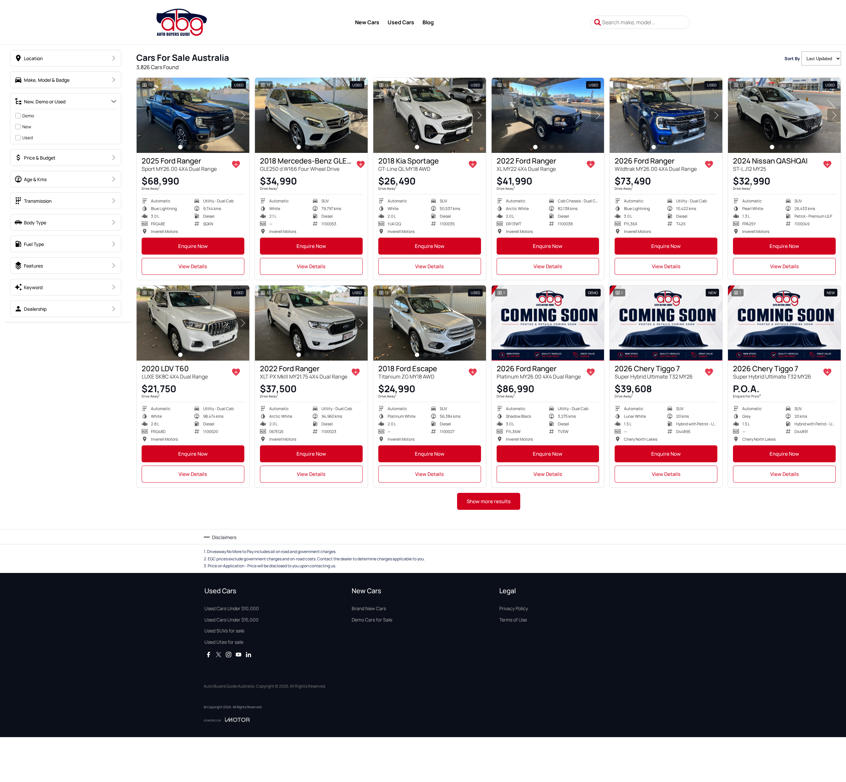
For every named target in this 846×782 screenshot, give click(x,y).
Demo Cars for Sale (372, 619)
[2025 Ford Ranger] (193, 115)
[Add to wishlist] (236, 164)
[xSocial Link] (218, 654)
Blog (428, 22)
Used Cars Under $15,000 (231, 619)
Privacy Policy (513, 608)
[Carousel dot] (180, 147)
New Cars (367, 22)
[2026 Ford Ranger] (666, 115)
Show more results (489, 501)
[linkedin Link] (248, 654)
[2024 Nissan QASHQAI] (784, 115)
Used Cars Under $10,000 (231, 608)
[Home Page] (181, 22)
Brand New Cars (369, 608)
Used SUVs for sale (224, 630)
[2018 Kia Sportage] (429, 115)
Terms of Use (513, 619)
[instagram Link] (228, 654)
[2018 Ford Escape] (429, 323)
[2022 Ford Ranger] (548, 115)
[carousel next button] (242, 115)
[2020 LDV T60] (193, 323)
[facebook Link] (208, 654)
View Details (193, 266)
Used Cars (401, 22)
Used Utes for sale (223, 642)
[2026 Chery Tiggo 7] (666, 323)
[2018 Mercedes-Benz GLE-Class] (311, 115)
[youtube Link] (238, 654)
